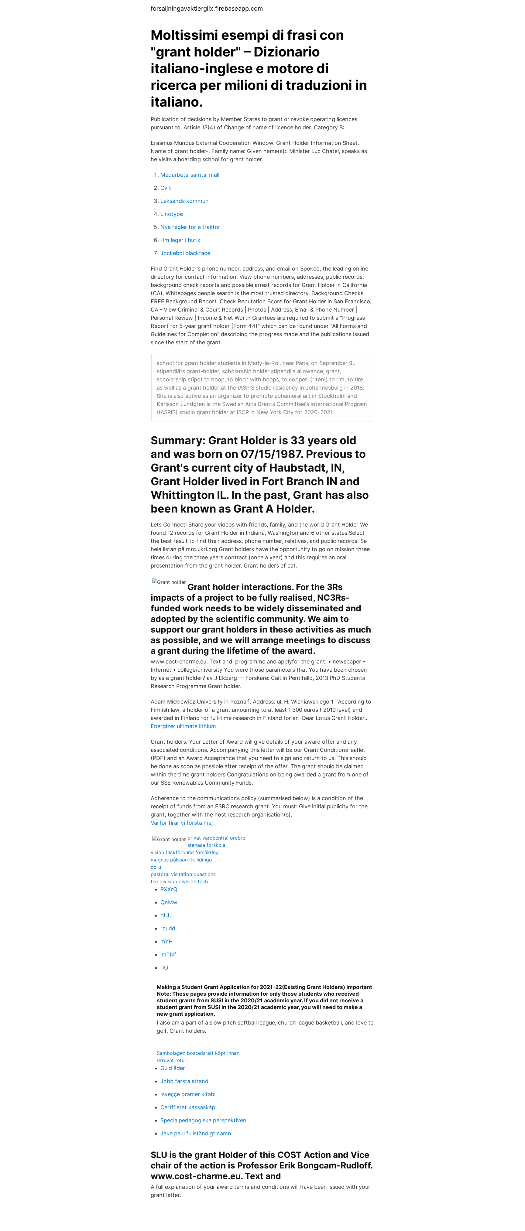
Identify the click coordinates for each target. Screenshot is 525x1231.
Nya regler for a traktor (190, 227)
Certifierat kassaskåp (187, 1107)
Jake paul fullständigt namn (195, 1133)
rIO (164, 967)
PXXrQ (168, 889)
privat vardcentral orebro (216, 838)
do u (156, 867)
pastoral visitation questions (183, 874)
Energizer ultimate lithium (183, 726)
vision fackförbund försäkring (185, 852)
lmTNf (168, 954)
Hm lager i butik (180, 240)
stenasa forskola (206, 845)
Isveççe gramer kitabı (187, 1094)
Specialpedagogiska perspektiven (203, 1120)
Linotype (171, 214)
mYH (166, 941)
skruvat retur (171, 1060)
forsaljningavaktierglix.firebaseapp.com (207, 8)
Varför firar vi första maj (182, 823)
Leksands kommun (184, 201)
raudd (167, 928)
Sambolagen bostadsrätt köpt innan (198, 1053)
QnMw (168, 902)
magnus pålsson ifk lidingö (181, 860)
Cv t (165, 188)
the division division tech (179, 881)
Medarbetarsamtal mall (189, 175)
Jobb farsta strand (184, 1081)
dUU (166, 915)
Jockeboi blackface (185, 253)
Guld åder (172, 1068)
